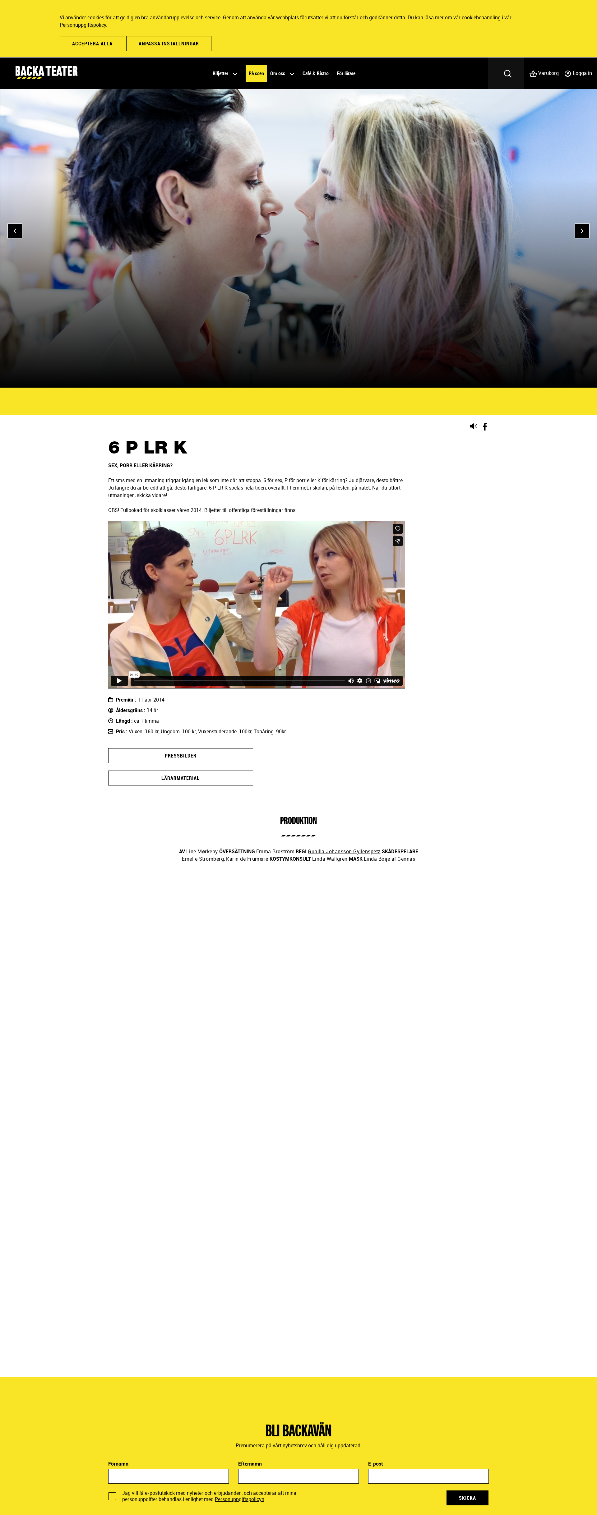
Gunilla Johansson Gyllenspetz (344, 851)
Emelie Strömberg (203, 858)
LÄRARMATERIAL (180, 778)
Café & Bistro (316, 73)
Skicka (467, 1497)
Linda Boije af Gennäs (389, 858)
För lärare (346, 73)
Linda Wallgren (330, 858)
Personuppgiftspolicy (83, 24)
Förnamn (118, 1463)
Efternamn (250, 1463)
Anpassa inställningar (169, 43)
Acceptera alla (92, 43)
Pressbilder (181, 755)
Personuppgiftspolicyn (239, 1499)
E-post (375, 1463)
